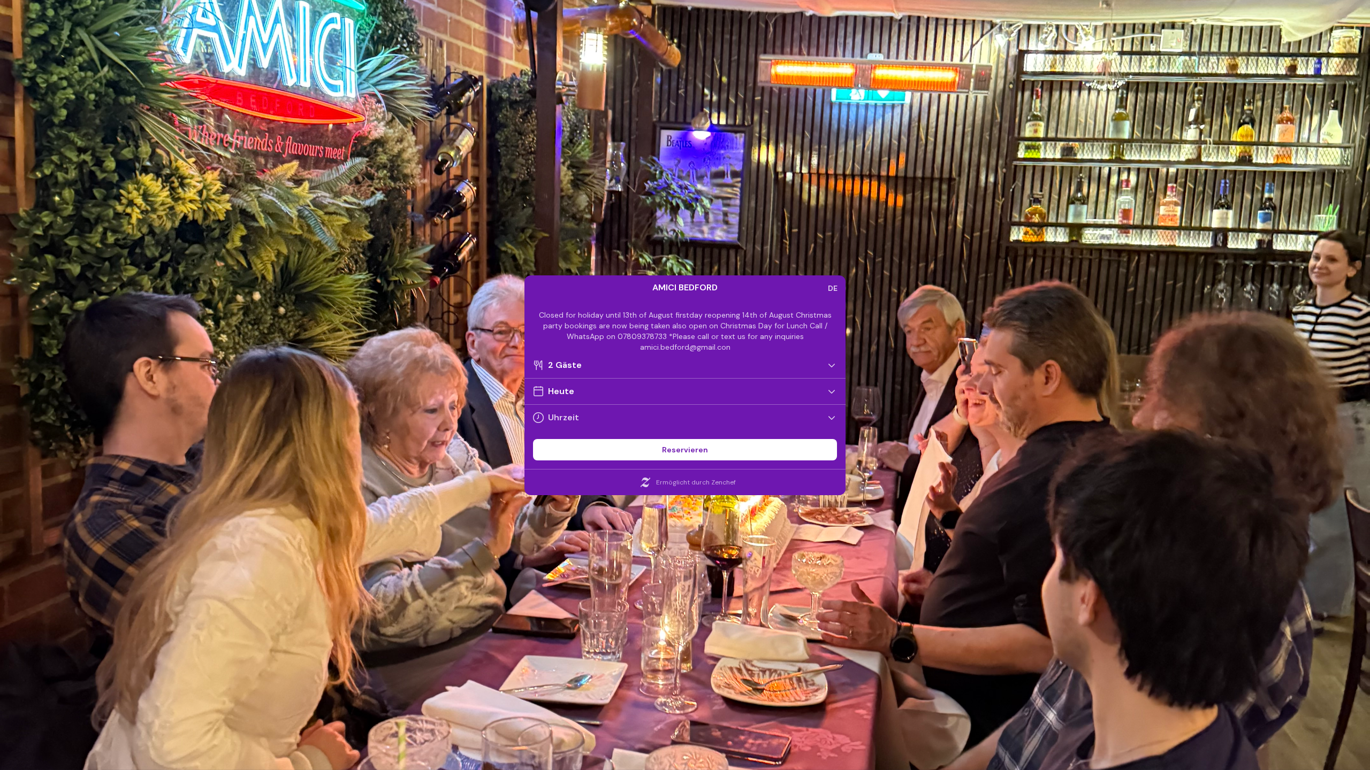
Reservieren (685, 450)
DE (833, 288)
